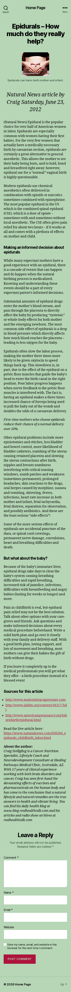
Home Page (35, 8)
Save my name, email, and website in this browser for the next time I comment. (32, 946)
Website (9, 927)
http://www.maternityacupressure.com (35, 700)
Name (9, 892)
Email (8, 910)
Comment (11, 857)
